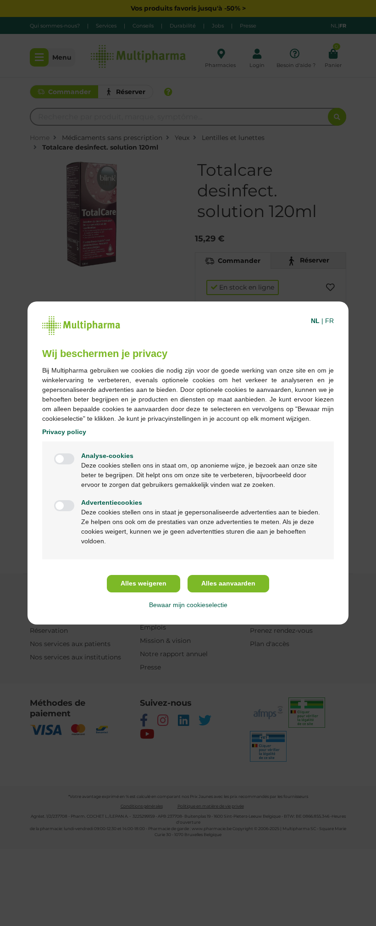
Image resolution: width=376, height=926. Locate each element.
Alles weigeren (143, 583)
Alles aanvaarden (228, 583)
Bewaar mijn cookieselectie (188, 604)
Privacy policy (64, 431)
